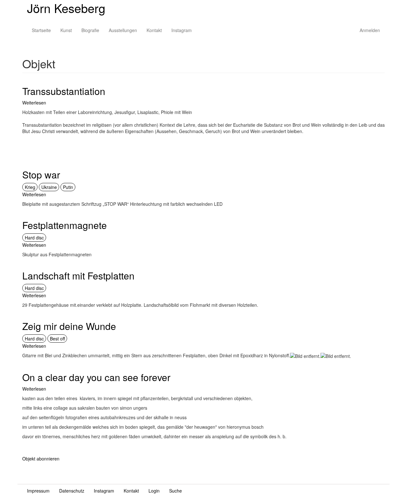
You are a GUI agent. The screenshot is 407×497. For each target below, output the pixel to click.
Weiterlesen (34, 102)
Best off (57, 338)
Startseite (41, 30)
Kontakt (154, 30)
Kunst (66, 30)
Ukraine (49, 187)
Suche (175, 490)
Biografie (90, 30)
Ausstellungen (123, 30)
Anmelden (370, 30)
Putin (68, 187)
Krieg (30, 187)
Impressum (38, 490)
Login (154, 490)
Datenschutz (71, 490)
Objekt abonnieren (40, 458)
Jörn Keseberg (66, 8)
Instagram (181, 30)
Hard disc (34, 237)
